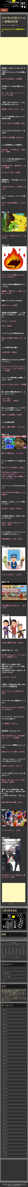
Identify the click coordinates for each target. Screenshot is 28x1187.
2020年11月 (5, 1049)
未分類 (3, 980)
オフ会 (23, 992)
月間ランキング (19, 998)
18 (9, 951)
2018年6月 (4, 1152)
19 (13, 951)
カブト (17, 25)
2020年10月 (5, 1053)
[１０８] (14, 826)
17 (6, 951)
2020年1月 (4, 1084)
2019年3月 (4, 1120)
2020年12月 (5, 1045)
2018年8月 (4, 1145)
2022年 (19, 992)
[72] (14, 231)
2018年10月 (5, 1137)
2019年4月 (4, 1116)
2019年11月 (5, 1091)
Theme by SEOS (17, 1185)
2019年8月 (4, 1102)
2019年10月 (5, 1095)
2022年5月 (4, 1010)
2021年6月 (4, 1024)
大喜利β (3, 998)
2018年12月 (5, 1130)
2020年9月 (4, 1056)
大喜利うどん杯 (9, 998)
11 (9, 949)
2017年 (18, 903)
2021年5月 (4, 1028)
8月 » (17, 957)
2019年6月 (4, 1109)
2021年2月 (4, 1038)
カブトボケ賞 (9, 993)
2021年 (14, 992)
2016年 (4, 990)
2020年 (7, 991)
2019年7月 (4, 1106)
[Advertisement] (14, 51)
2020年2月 (4, 1081)
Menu (4, 10)
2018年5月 (4, 1155)
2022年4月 (4, 1014)
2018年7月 (4, 1148)
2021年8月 (4, 1017)
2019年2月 (4, 1123)
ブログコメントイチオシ (11, 997)
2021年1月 (4, 1042)
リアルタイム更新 (6, 976)
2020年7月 (4, 1063)
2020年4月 (4, 1074)
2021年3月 (4, 1035)
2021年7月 (4, 1021)
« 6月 (3, 957)
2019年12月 (5, 1088)
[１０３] (14, 601)
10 (6, 949)
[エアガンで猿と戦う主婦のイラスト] (14, 638)
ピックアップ (12, 995)
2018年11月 (5, 1134)
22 (23, 951)
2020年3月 (4, 1077)
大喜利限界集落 (14, 2)
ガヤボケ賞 (23, 903)
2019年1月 (4, 1127)
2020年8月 (4, 1060)
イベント (4, 969)
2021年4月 (4, 1031)
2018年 (17, 990)
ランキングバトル (22, 997)
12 (13, 949)
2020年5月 (4, 1070)
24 (6, 953)
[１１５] (11, 870)
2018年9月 (4, 1141)
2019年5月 (4, 1113)
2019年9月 (4, 1099)
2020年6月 (4, 1067)
